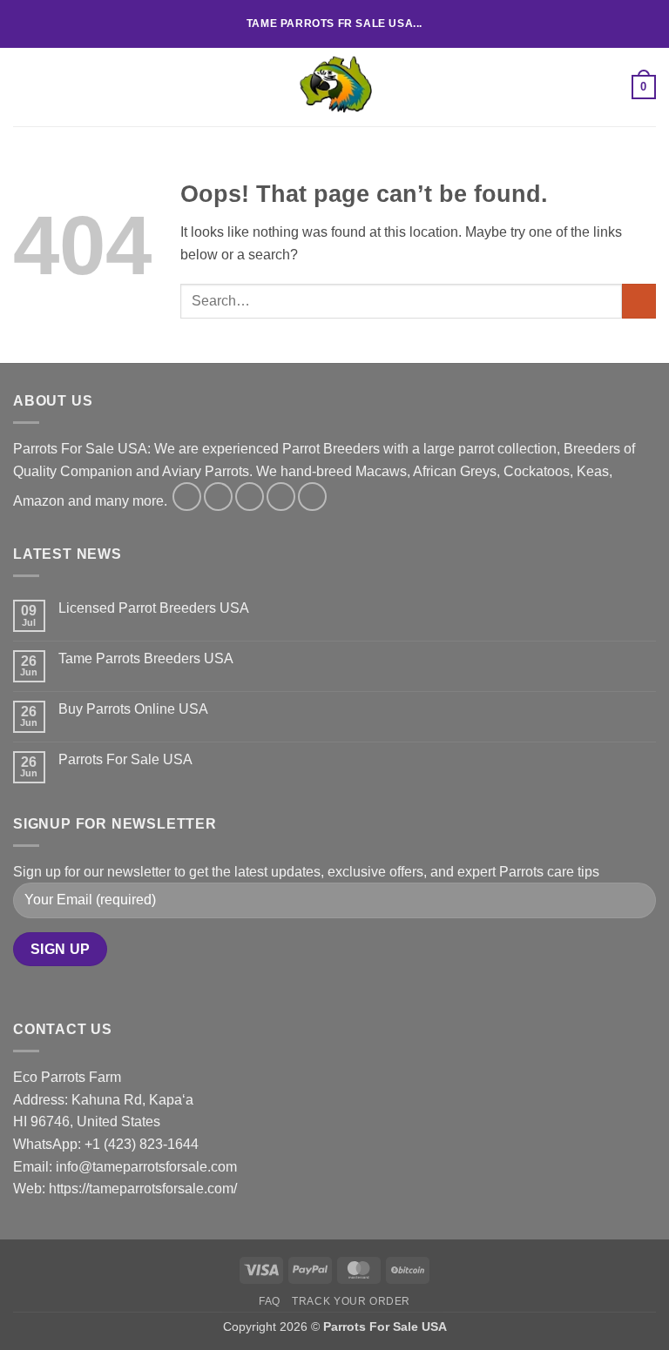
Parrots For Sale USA (125, 759)
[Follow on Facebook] (186, 496)
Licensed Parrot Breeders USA (153, 608)
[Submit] (639, 301)
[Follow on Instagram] (218, 496)
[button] (23, 86)
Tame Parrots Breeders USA (145, 658)
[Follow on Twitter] (249, 496)
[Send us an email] (281, 496)
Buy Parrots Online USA (133, 709)
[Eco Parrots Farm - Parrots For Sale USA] (334, 87)
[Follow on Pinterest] (312, 496)
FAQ (269, 1301)
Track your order (351, 1301)
